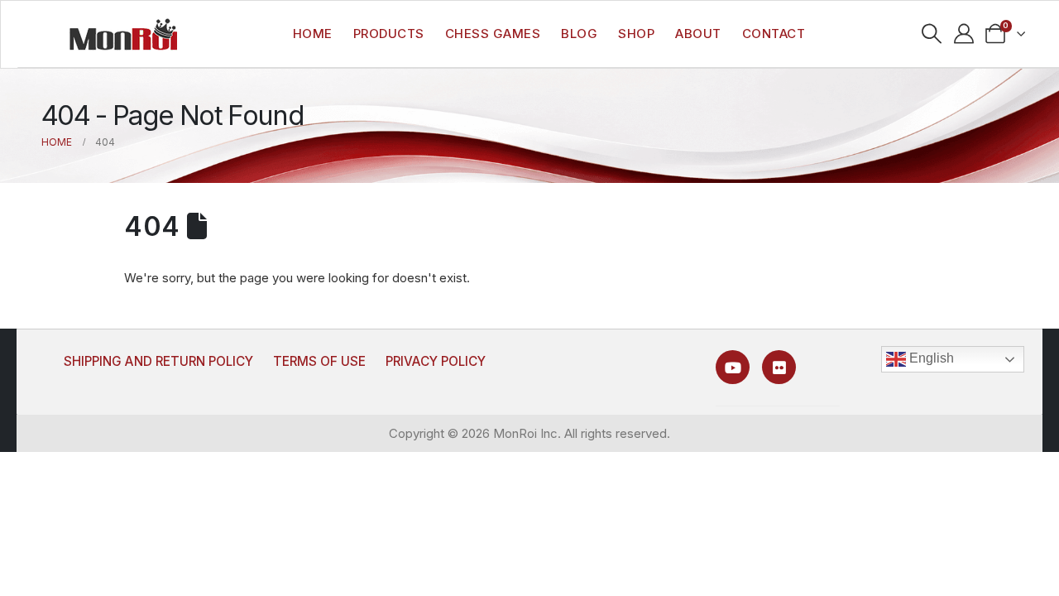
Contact (774, 33)
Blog (579, 33)
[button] (931, 34)
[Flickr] (779, 367)
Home (313, 33)
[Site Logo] (123, 33)
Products (388, 33)
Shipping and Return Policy (158, 361)
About (698, 33)
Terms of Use (319, 361)
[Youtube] (733, 367)
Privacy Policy (436, 361)
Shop (636, 33)
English (930, 358)
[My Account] (963, 34)
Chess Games (493, 33)
